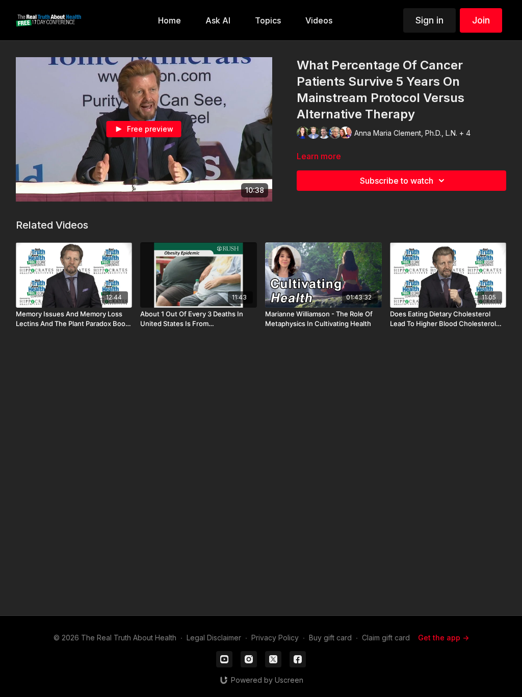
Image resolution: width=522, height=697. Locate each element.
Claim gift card (386, 637)
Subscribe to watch (396, 181)
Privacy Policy (275, 637)
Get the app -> (443, 637)
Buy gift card (330, 637)
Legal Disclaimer (214, 637)
